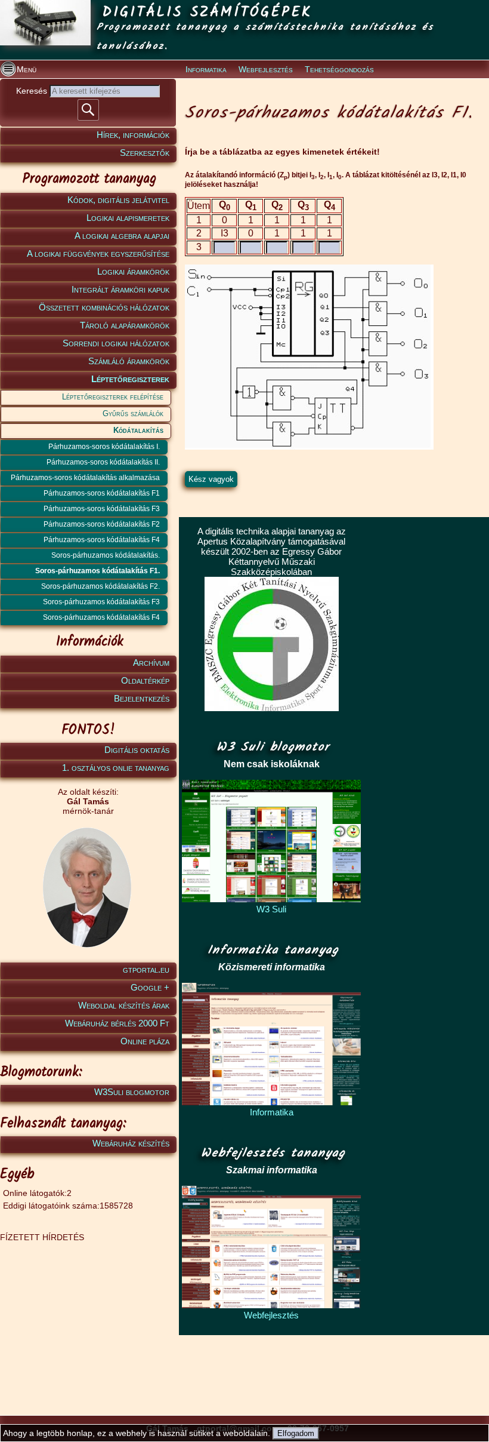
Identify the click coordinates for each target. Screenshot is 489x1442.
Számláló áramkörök (128, 361)
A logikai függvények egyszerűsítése (98, 253)
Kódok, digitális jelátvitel (118, 200)
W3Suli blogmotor (131, 1092)
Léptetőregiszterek (130, 379)
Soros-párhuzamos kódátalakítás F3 (101, 602)
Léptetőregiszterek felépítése (112, 396)
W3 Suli (271, 909)
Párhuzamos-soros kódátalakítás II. (103, 462)
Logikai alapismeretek (127, 218)
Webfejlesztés (266, 69)
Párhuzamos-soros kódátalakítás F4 (102, 540)
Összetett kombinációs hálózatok (104, 307)
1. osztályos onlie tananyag (115, 767)
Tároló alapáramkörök (124, 325)
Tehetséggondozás (339, 69)
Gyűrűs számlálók (133, 413)
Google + (150, 987)
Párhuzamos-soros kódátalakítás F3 (102, 509)
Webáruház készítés (130, 1143)
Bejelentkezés (141, 698)
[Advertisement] (86, 1316)
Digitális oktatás (136, 750)
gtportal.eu (146, 969)
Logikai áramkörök (133, 271)
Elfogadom (295, 1433)
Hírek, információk (133, 135)
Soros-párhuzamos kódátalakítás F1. (97, 571)
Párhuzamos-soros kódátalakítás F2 (102, 524)
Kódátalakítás (138, 430)
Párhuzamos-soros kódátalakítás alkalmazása (85, 478)
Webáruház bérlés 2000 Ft (117, 1023)
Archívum (151, 662)
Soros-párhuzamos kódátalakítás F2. (100, 586)
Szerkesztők (144, 152)
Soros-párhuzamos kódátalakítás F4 (101, 617)
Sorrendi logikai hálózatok (116, 343)
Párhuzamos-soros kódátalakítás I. (104, 446)
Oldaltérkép (145, 680)
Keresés (32, 91)
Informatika (206, 69)
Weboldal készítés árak (123, 1005)
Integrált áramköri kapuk (120, 289)
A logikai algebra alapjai (122, 235)
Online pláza (144, 1041)
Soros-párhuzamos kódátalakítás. (105, 555)
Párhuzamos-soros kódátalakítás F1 (102, 493)
